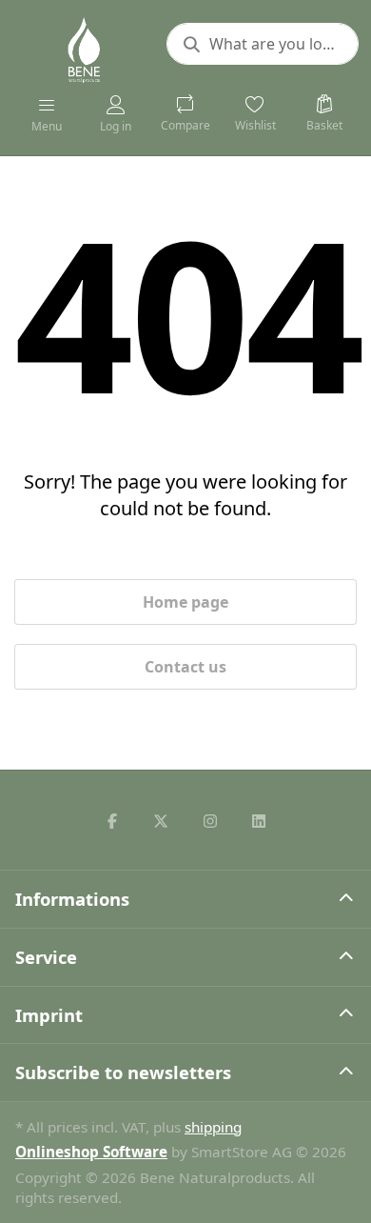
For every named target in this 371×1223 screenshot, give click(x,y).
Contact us (185, 666)
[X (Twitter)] (161, 821)
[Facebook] (112, 821)
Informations (72, 899)
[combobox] (262, 44)
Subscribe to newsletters (123, 1072)
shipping (213, 1126)
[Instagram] (210, 821)
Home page (185, 601)
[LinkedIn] (260, 821)
